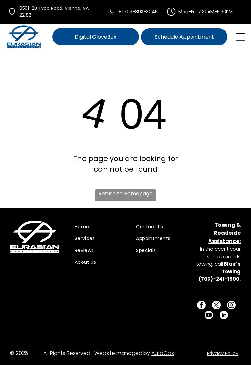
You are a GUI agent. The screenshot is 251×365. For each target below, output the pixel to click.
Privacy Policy (222, 353)
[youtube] (209, 316)
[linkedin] (224, 316)
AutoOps (162, 353)
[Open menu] (240, 37)
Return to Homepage (125, 193)
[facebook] (201, 306)
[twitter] (216, 306)
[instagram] (231, 306)
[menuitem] (98, 227)
